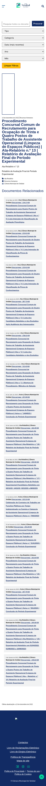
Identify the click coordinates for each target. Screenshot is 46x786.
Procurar (38, 23)
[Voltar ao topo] (41, 776)
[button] (3, 6)
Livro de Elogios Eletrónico (23, 751)
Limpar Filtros (11, 65)
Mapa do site (23, 761)
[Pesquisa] (43, 6)
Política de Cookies (23, 774)
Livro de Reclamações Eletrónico (23, 748)
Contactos (23, 742)
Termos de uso (33, 771)
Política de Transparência (23, 757)
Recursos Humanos (26, 118)
